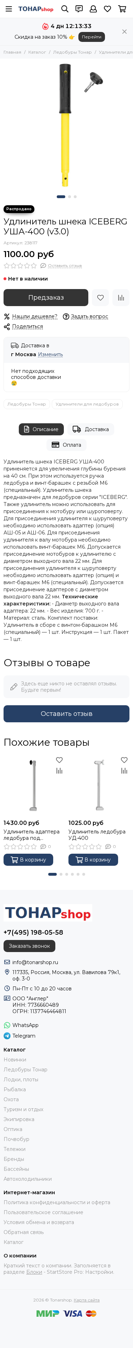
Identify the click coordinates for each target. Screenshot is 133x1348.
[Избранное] (100, 297)
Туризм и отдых (23, 1109)
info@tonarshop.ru (35, 962)
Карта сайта (87, 1300)
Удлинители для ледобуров (87, 404)
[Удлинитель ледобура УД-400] (99, 785)
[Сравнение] (120, 297)
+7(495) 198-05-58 (33, 932)
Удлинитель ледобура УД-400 (97, 834)
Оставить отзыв (67, 714)
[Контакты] (79, 9)
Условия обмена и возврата (39, 1222)
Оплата (72, 445)
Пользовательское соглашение (43, 1212)
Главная (12, 52)
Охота (11, 1099)
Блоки (34, 1272)
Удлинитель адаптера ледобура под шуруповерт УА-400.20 (33, 834)
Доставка (97, 429)
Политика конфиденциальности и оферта (57, 1202)
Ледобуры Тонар (72, 52)
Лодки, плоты (21, 1079)
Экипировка (19, 1119)
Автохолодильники (28, 1179)
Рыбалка (15, 1089)
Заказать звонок (29, 946)
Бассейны (16, 1169)
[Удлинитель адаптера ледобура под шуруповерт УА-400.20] (34, 785)
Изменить (50, 354)
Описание (46, 429)
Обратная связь (24, 1232)
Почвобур (16, 1139)
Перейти (91, 36)
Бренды (14, 1159)
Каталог (37, 52)
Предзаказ (46, 297)
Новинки (15, 1059)
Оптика (13, 1129)
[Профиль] (93, 9)
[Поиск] (65, 9)
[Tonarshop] (36, 8)
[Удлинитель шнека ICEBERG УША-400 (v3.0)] (66, 125)
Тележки (15, 1149)
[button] (61, 196)
